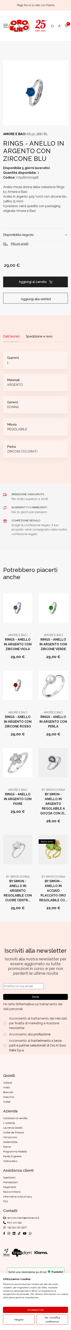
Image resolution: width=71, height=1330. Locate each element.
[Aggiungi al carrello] (18, 622)
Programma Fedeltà (15, 1151)
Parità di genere (12, 1156)
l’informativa (25, 1004)
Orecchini (8, 1097)
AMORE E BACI (14, 134)
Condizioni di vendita (15, 1118)
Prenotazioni (10, 1182)
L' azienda (9, 1122)
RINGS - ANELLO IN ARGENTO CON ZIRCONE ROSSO (18, 721)
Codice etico (10, 1161)
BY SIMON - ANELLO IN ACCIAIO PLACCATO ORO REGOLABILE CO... (53, 890)
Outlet (6, 1101)
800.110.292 (14, 1222)
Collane (7, 1082)
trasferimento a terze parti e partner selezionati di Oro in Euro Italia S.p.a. (37, 1045)
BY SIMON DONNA (53, 789)
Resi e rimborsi (12, 1191)
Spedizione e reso (39, 336)
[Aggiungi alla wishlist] (27, 622)
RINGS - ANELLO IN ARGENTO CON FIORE (18, 799)
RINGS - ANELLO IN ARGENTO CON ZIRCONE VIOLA (18, 644)
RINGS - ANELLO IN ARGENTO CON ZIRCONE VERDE (53, 644)
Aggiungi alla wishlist (35, 299)
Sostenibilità (10, 1142)
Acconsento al (37, 1045)
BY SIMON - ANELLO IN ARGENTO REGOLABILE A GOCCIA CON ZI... (53, 803)
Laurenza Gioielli (13, 1127)
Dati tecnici (11, 336)
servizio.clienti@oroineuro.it (22, 1217)
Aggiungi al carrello (33, 282)
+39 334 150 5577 (16, 1227)
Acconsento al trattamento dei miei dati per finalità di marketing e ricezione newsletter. (38, 1023)
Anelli (6, 1087)
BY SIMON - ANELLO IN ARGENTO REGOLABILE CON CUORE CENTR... (18, 890)
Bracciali (8, 1092)
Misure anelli (19, 244)
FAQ (5, 1201)
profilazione (42, 1034)
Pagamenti (9, 1187)
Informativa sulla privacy (17, 1196)
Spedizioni (9, 1177)
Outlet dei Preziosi (13, 1132)
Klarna (7, 1146)
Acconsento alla (29, 1034)
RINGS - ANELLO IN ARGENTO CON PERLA (53, 721)
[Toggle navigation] (5, 26)
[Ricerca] (52, 26)
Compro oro (10, 1137)
